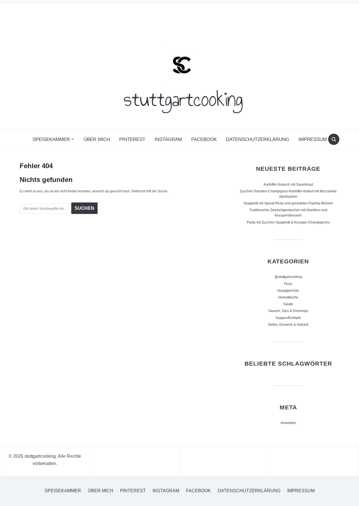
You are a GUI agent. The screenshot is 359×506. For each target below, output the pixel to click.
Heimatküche (288, 297)
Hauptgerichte (288, 291)
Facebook (204, 139)
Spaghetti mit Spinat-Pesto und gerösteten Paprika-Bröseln (288, 203)
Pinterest (132, 139)
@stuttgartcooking (288, 277)
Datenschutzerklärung (257, 139)
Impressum (312, 139)
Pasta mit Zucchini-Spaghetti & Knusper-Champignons (288, 222)
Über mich (97, 139)
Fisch (288, 284)
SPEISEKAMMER (51, 139)
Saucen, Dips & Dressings (288, 311)
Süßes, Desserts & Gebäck (288, 325)
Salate (288, 304)
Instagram (168, 139)
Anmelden (288, 423)
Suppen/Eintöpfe (288, 318)
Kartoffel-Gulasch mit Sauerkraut (288, 184)
